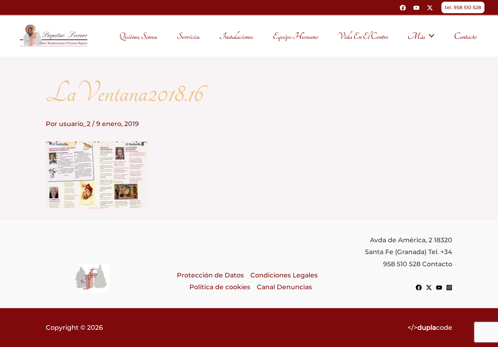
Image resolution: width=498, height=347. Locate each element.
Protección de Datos (210, 275)
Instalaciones (236, 36)
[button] (463, 7)
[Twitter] (430, 8)
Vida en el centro (362, 36)
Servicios (188, 36)
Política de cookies (219, 287)
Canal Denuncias (284, 287)
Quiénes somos (138, 36)
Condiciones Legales (284, 275)
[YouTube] (416, 8)
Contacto (465, 36)
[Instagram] (449, 287)
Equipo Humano (295, 36)
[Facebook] (403, 8)
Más (416, 36)
